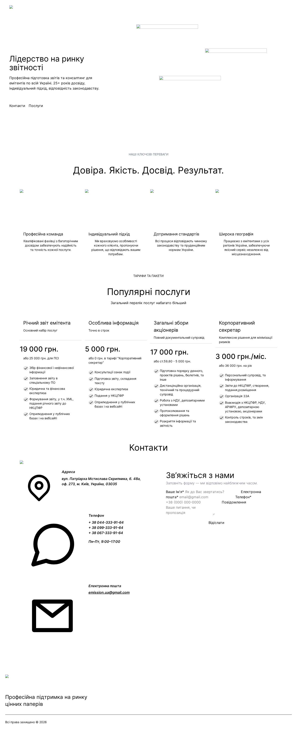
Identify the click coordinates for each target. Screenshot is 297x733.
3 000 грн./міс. (240, 356)
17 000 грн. (169, 352)
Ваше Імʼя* (175, 492)
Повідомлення (234, 502)
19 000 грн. (39, 349)
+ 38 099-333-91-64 (105, 527)
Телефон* (243, 497)
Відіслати (216, 522)
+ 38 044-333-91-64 (106, 522)
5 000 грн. (102, 349)
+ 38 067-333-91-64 (105, 533)
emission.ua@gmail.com (109, 592)
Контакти (17, 105)
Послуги (36, 105)
